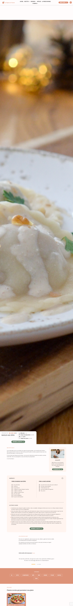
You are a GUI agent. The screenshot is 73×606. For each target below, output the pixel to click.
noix (39, 575)
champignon (25, 575)
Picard (33, 553)
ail (11, 575)
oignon (45, 575)
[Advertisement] (36, 12)
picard (52, 575)
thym (36, 578)
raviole (59, 575)
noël (33, 575)
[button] (27, 1)
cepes (17, 575)
